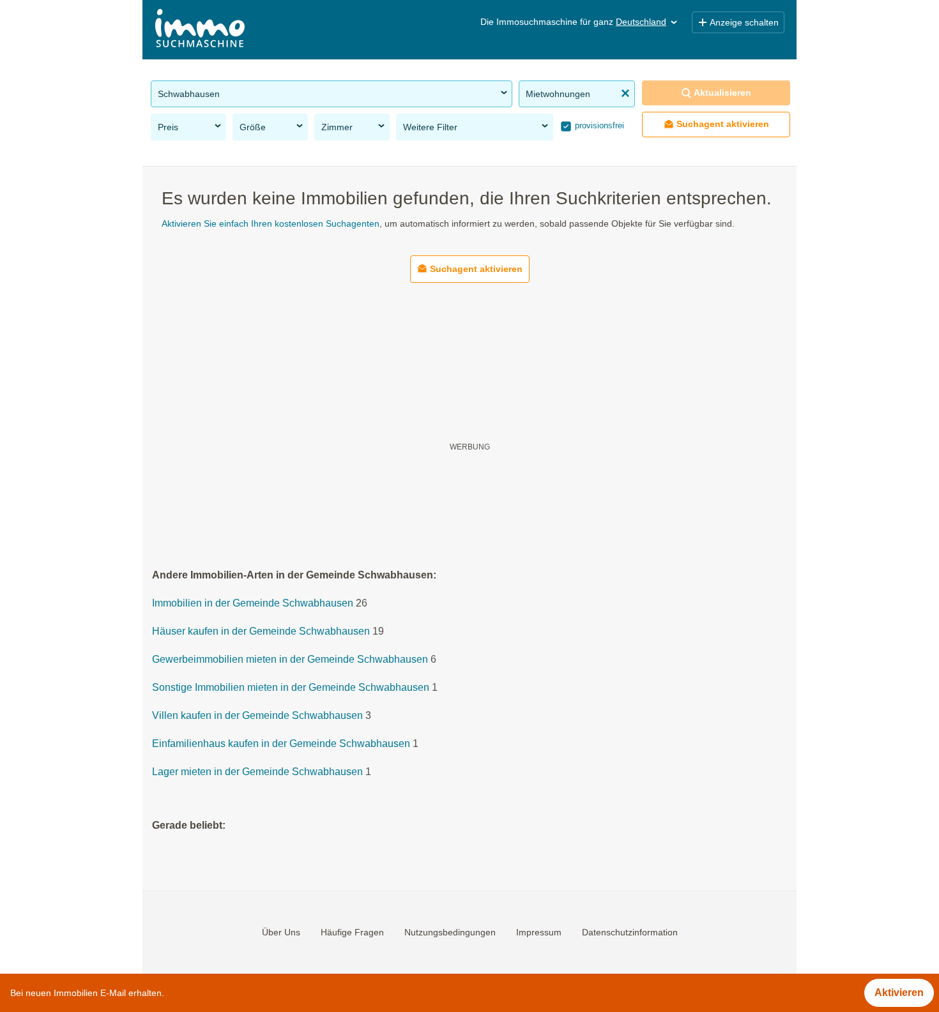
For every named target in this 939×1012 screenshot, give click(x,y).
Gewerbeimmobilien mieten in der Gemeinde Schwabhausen (290, 659)
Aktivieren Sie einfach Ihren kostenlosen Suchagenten (270, 223)
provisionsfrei (598, 125)
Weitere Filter (430, 127)
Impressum (538, 932)
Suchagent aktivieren (722, 124)
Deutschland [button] (641, 22)
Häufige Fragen (352, 932)
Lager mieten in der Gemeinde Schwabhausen (257, 772)
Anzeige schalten (744, 22)
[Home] (200, 29)
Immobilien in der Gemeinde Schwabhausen (252, 603)
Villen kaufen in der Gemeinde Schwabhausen (257, 716)
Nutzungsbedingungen (450, 932)
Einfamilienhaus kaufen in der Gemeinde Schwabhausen (281, 744)
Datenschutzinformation (630, 932)
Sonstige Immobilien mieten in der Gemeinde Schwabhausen (290, 688)
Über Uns (281, 932)
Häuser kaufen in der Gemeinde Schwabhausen (261, 631)
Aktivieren (899, 992)
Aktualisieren (722, 92)
